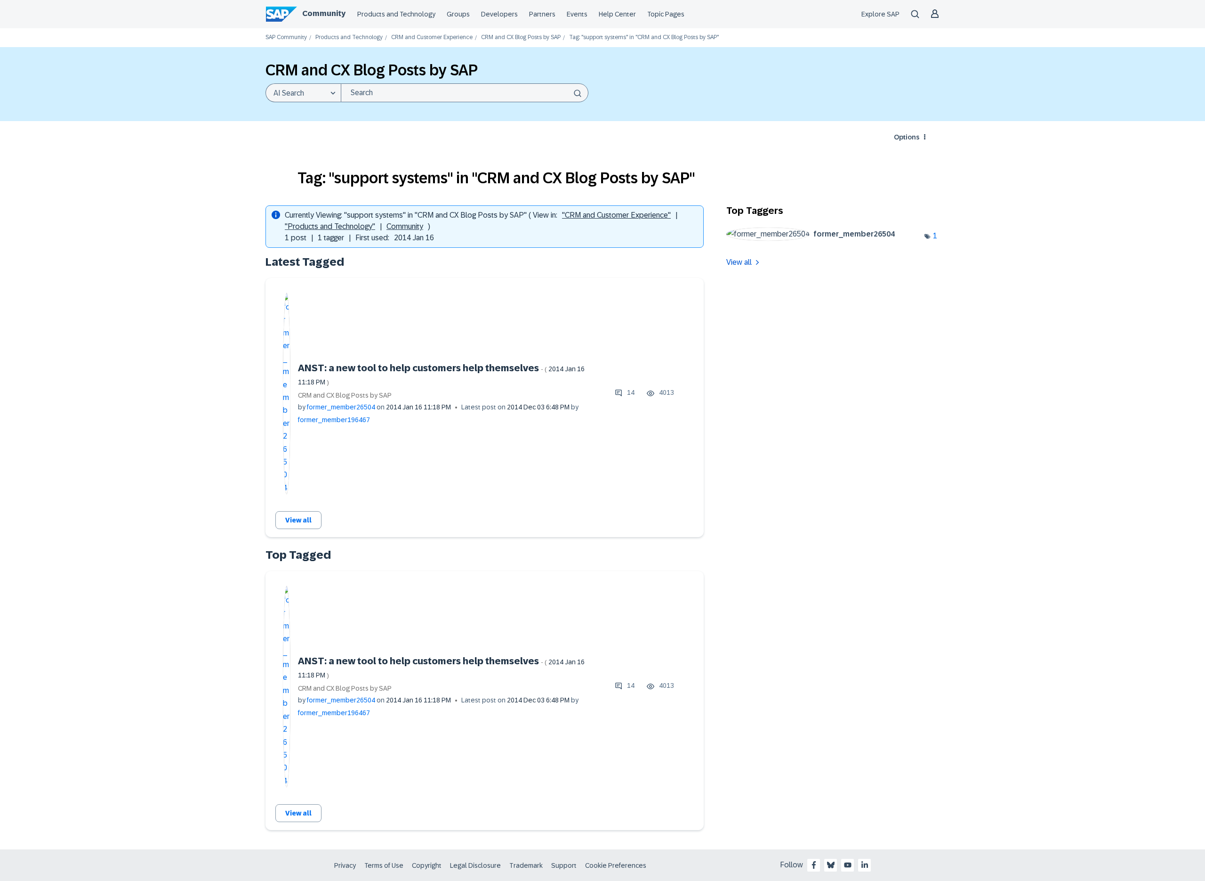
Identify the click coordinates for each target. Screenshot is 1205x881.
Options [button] (906, 137)
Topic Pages (665, 14)
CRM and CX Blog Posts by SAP (521, 37)
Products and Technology (396, 14)
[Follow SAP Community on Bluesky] (831, 865)
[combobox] (464, 92)
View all (298, 520)
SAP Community (286, 37)
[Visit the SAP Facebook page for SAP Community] (814, 865)
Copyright (427, 865)
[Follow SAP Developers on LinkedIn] (864, 865)
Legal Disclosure (475, 865)
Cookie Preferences (615, 865)
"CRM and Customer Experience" (616, 215)
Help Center (617, 14)
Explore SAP (880, 14)
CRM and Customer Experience (432, 37)
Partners (542, 14)
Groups (458, 14)
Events (577, 14)
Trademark (526, 865)
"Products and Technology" (330, 226)
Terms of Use (383, 865)
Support (564, 865)
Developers (499, 14)
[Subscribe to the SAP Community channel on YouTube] (848, 865)
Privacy (345, 865)
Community (323, 13)
